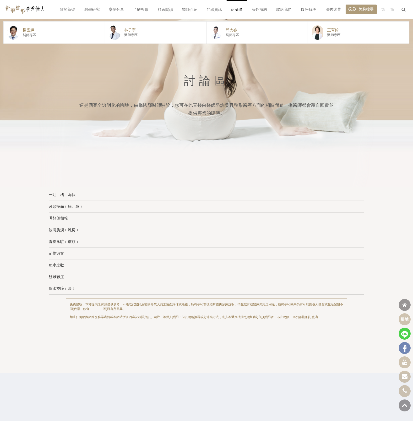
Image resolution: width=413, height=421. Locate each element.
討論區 (237, 9)
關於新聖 (67, 9)
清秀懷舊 (333, 9)
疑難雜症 (56, 277)
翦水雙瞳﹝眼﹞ (62, 288)
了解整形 (140, 9)
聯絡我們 (284, 9)
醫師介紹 (189, 9)
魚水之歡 (56, 265)
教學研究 (92, 9)
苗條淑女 (56, 253)
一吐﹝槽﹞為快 (62, 195)
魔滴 (315, 317)
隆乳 (301, 317)
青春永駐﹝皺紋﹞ (64, 242)
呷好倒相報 (58, 218)
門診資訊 (214, 9)
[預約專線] (405, 391)
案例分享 (116, 9)
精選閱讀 (165, 9)
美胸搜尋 (366, 9)
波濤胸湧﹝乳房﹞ (64, 230)
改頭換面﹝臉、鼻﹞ (66, 206)
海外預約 (259, 9)
